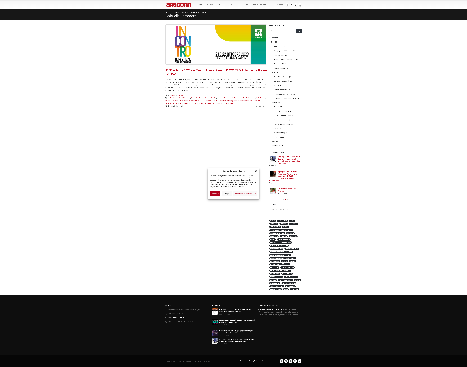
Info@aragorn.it (178, 317)
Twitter (286, 361)
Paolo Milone (258, 101)
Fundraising (275, 102)
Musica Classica (276, 264)
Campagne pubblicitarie (283, 51)
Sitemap (243, 361)
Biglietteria (243, 5)
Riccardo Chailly (291, 277)
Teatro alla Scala (289, 283)
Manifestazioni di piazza (283, 94)
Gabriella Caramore (248, 98)
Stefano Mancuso (183, 103)
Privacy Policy (253, 361)
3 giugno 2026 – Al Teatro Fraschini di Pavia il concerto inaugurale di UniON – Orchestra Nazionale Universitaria (284, 176)
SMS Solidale (274, 283)
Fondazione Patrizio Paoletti (281, 252)
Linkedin (299, 361)
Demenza (284, 236)
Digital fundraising (280, 120)
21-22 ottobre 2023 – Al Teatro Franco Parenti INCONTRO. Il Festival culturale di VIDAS (216, 72)
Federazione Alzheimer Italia (280, 242)
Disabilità (293, 236)
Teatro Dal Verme (276, 286)
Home (200, 5)
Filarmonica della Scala (279, 246)
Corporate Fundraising (282, 115)
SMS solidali (278, 137)
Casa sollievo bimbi (277, 233)
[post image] (216, 44)
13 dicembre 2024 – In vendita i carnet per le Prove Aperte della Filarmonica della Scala (235, 310)
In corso (277, 85)
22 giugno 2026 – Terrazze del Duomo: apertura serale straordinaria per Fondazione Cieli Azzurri (289, 160)
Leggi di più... (260, 106)
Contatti (279, 5)
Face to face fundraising (283, 124)
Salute (297, 280)
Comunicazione (277, 46)
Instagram (295, 361)
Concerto (274, 236)
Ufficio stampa (279, 68)
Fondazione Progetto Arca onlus (282, 258)
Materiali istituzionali (281, 55)
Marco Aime (242, 101)
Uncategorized (276, 145)
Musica (292, 261)
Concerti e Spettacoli (281, 81)
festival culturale (223, 98)
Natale (286, 264)
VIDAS (222, 103)
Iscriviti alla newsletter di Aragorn (270, 309)
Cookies (275, 361)
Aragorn (172, 95)
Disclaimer (265, 361)
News (231, 5)
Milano (249, 101)
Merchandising (279, 133)
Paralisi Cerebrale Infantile (280, 271)
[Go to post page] (273, 159)
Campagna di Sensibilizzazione (281, 230)
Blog (272, 42)
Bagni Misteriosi (184, 98)
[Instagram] (295, 5)
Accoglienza (282, 221)
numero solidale (287, 267)
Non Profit (274, 267)
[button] (256, 171)
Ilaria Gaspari (260, 98)
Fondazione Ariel (291, 249)
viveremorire (230, 103)
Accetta (215, 193)
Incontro (168, 101)
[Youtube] (291, 5)
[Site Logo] (178, 4)
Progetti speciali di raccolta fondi (286, 98)
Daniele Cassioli (210, 98)
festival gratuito (235, 98)
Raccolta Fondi (276, 277)
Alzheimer (274, 224)
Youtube (290, 361)
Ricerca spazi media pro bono (285, 59)
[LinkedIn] (299, 5)
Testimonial (278, 64)
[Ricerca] (299, 31)
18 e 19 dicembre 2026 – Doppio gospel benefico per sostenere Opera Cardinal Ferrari (236, 332)
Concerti (290, 233)
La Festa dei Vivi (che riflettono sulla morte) (187, 101)
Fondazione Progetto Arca (280, 255)
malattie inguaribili (231, 101)
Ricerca (273, 280)
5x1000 (272, 221)
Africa (292, 221)
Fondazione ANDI (276, 249)
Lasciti (276, 128)
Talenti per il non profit (261, 5)
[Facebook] (287, 5)
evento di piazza (284, 239)
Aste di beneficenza (281, 77)
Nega (227, 193)
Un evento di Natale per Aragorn (287, 190)
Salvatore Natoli (171, 103)
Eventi (273, 72)
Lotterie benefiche (281, 90)
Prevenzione (274, 274)
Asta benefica (275, 227)
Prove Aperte (287, 274)
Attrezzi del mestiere (281, 111)
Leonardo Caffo (209, 101)
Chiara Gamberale (197, 98)
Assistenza (293, 224)
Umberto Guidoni (213, 103)
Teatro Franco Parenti (199, 103)
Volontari (294, 289)
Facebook (281, 361)
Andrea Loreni (173, 98)
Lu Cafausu (220, 101)
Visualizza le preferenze (245, 193)
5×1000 (276, 107)
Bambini (285, 227)
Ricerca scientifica (285, 280)
